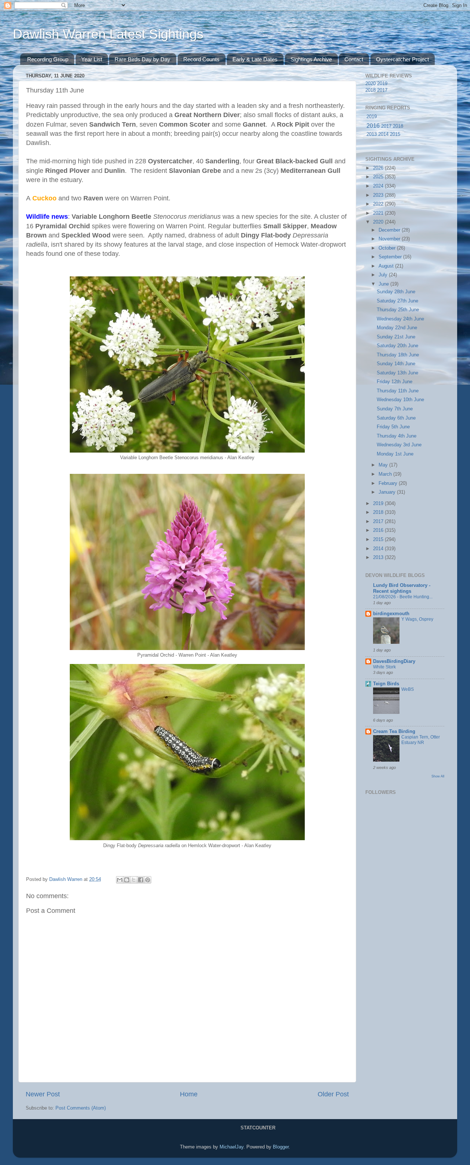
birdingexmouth (391, 613)
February (389, 483)
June (384, 284)
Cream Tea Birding (394, 731)
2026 (379, 168)
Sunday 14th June (396, 363)
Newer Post (43, 1094)
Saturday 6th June (396, 418)
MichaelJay (231, 1147)
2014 (383, 134)
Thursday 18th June (398, 355)
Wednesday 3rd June (399, 444)
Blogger (281, 1147)
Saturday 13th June (397, 372)
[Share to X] (133, 879)
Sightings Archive (311, 59)
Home (189, 1094)
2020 (370, 83)
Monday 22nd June (397, 327)
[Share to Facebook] (140, 879)
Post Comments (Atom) (80, 1108)
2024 (379, 186)
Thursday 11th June (398, 390)
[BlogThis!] (126, 879)
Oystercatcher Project (402, 59)
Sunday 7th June (395, 408)
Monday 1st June (395, 454)
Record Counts (201, 59)
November (390, 239)
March (386, 474)
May (384, 465)
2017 (382, 90)
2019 (382, 83)
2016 (373, 126)
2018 (370, 90)
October (388, 248)
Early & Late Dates (255, 59)
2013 (371, 134)
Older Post (333, 1094)
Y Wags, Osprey (417, 619)
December (390, 230)
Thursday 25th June (398, 309)
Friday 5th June (393, 426)
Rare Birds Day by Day (142, 59)
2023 (379, 195)
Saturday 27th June (397, 301)
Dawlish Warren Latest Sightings (108, 33)
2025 (379, 176)
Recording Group (47, 59)
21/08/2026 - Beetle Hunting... (403, 596)
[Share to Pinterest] (147, 879)
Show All (437, 776)
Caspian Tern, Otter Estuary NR (420, 739)
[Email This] (119, 879)
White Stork (384, 666)
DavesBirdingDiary (394, 661)
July (384, 274)
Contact (353, 59)
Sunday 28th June (396, 291)
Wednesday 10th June (400, 399)
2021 (379, 213)
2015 (395, 134)
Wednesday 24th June (400, 319)
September (391, 257)
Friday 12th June (394, 381)
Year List (91, 59)
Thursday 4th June (396, 436)
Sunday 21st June (396, 337)
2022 (379, 204)
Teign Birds (386, 683)
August (387, 266)
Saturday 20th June (397, 345)
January (388, 492)
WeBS (407, 689)
